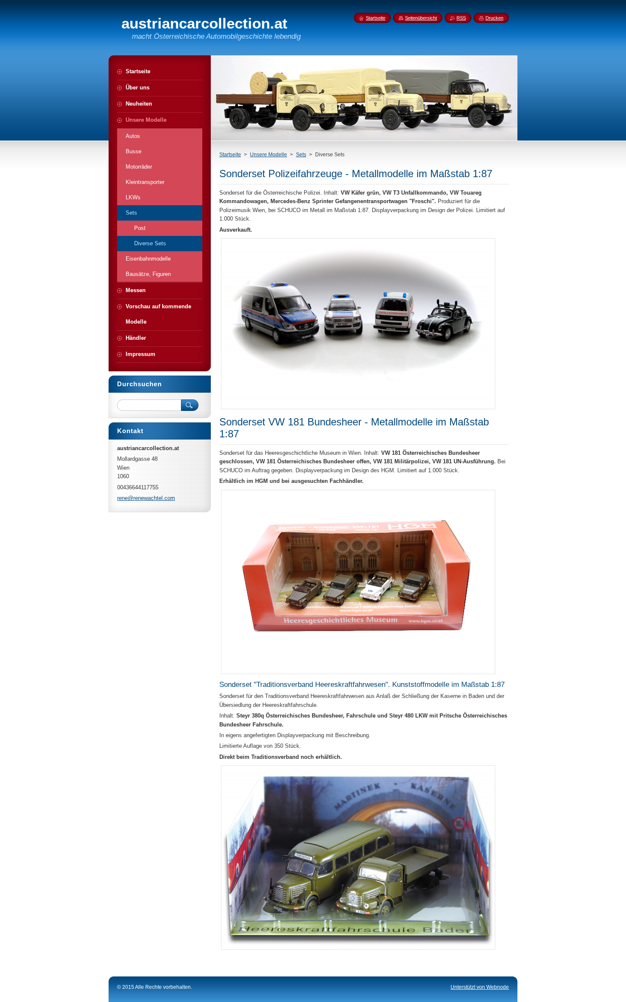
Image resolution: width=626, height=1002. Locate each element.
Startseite (230, 154)
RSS (461, 17)
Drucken (494, 17)
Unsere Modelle (268, 154)
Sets (301, 154)
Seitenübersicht (421, 17)
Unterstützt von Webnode (480, 987)
